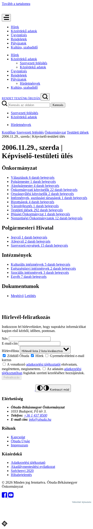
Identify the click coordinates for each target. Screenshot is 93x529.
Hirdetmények (30, 83)
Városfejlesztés (35, 206)
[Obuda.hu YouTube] (11, 496)
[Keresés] (45, 97)
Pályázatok (18, 43)
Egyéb (28, 276)
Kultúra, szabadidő (24, 47)
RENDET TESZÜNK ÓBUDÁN (21, 98)
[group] (46, 357)
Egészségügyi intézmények (43, 268)
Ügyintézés (19, 35)
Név (5, 339)
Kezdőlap (9, 132)
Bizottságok (32, 202)
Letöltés (30, 296)
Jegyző (29, 237)
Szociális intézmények (40, 272)
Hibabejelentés (21, 475)
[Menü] (6, 17)
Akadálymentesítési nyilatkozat (33, 467)
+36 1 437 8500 (35, 415)
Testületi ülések (78, 132)
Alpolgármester (35, 186)
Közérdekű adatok (24, 31)
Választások (32, 177)
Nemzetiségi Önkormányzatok (46, 218)
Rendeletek (19, 39)
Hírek (15, 27)
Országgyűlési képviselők (42, 194)
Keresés (58, 105)
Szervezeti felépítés (33, 63)
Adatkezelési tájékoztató (28, 462)
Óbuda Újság (20, 441)
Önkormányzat (55, 132)
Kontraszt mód (59, 389)
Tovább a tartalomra (16, 4)
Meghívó (17, 296)
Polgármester (33, 181)
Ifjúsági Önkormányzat (40, 214)
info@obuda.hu (40, 419)
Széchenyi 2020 (22, 471)
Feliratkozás (12, 377)
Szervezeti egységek (39, 245)
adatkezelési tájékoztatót (43, 364)
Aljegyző (30, 241)
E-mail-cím (10, 343)
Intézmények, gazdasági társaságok (49, 198)
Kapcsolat (18, 437)
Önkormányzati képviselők (44, 190)
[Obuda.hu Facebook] (5, 496)
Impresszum (19, 445)
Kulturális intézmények (40, 264)
